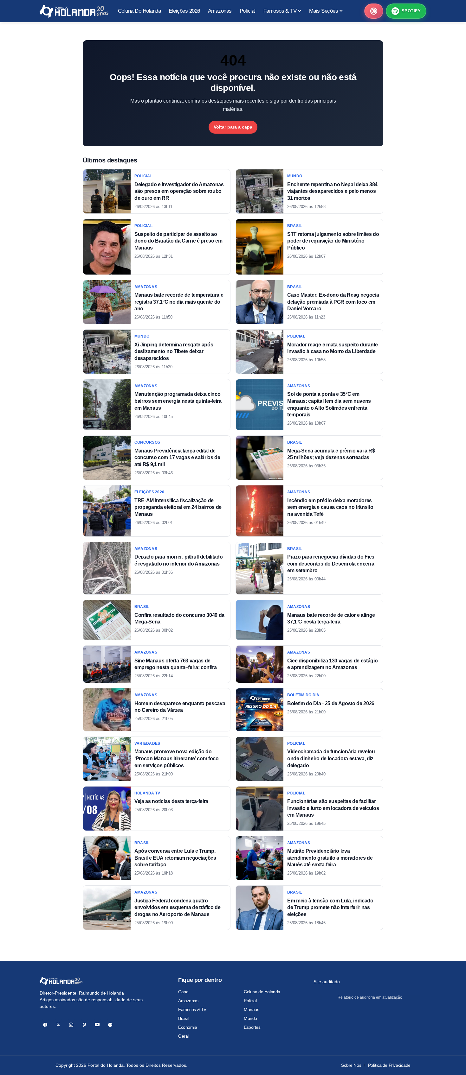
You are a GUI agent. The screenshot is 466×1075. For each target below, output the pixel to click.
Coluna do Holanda (262, 991)
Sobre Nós (351, 1065)
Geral (183, 1036)
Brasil (183, 1018)
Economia (187, 1027)
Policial (250, 1000)
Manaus (251, 1009)
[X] (58, 1024)
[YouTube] (97, 1024)
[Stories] (373, 11)
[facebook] (45, 1024)
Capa (183, 991)
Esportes (252, 1027)
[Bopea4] (74, 11)
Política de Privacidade (389, 1065)
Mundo (250, 1018)
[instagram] (71, 1024)
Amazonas (188, 1000)
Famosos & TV (192, 1009)
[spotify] (110, 1024)
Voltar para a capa (233, 127)
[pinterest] (84, 1024)
